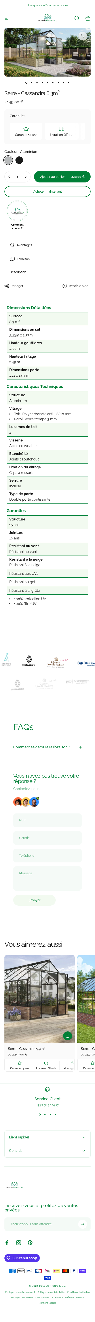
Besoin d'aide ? (80, 286)
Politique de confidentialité (51, 1292)
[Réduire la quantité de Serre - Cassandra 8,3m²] (9, 176)
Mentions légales (47, 1302)
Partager (17, 286)
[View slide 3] (50, 1114)
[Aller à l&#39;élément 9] (68, 82)
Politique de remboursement (20, 1292)
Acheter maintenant (47, 191)
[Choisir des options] (67, 1035)
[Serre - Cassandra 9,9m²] (39, 999)
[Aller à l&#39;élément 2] (31, 82)
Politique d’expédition (22, 1297)
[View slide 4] (55, 1114)
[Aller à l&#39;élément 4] (42, 82)
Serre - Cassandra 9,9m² (26, 1049)
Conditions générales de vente (68, 1297)
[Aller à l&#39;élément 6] (52, 82)
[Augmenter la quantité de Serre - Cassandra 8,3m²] (25, 176)
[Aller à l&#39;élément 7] (58, 82)
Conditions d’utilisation (78, 1292)
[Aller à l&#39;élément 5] (47, 82)
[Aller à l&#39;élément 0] (26, 82)
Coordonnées (43, 1297)
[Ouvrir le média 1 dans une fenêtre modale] (82, 36)
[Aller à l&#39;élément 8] (63, 82)
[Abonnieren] (82, 1224)
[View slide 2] (45, 1114)
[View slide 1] (39, 1114)
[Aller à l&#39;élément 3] (37, 82)
